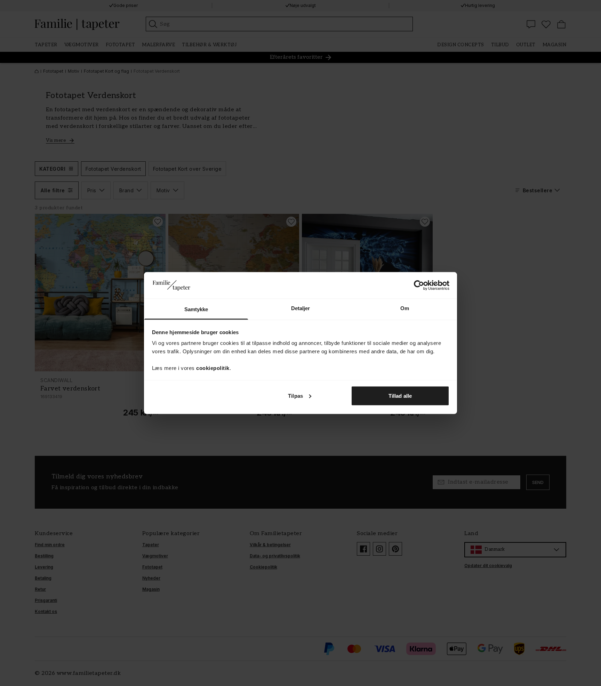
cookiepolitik (213, 368)
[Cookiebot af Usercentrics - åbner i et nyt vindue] (418, 285)
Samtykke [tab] (196, 309)
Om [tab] (404, 308)
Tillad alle (400, 395)
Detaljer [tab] (300, 308)
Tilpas (295, 395)
